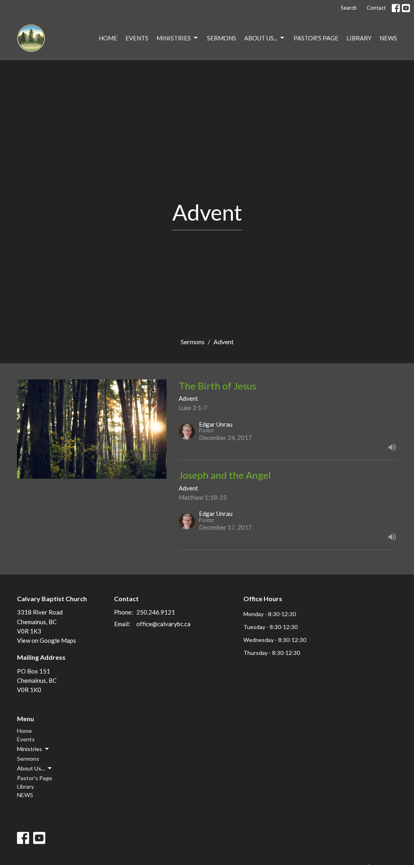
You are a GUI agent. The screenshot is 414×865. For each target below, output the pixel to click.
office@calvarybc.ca (163, 623)
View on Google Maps (46, 640)
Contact (376, 7)
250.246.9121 (155, 612)
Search (349, 7)
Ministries (173, 38)
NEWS (388, 38)
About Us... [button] (31, 768)
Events (136, 38)
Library (359, 38)
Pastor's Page (316, 38)
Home (108, 38)
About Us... (260, 38)
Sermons (221, 38)
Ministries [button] (29, 748)
